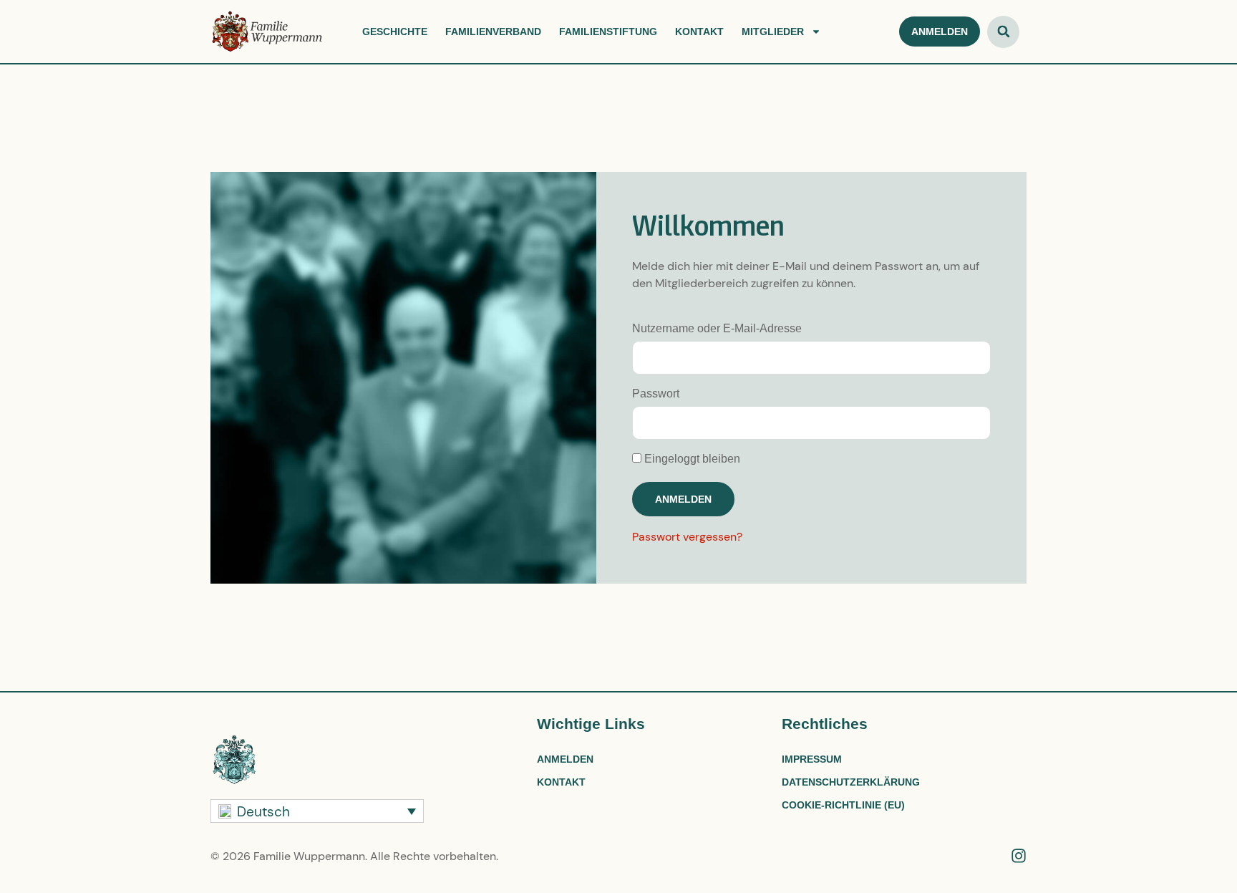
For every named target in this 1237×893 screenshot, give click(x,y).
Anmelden (565, 759)
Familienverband (493, 31)
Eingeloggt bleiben (690, 459)
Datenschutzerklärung (851, 782)
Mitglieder (773, 31)
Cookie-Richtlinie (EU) (843, 805)
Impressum (812, 759)
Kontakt (699, 31)
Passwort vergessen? (687, 536)
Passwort (655, 393)
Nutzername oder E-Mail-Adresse (717, 328)
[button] (1003, 32)
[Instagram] (1019, 856)
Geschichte (394, 31)
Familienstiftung (608, 31)
